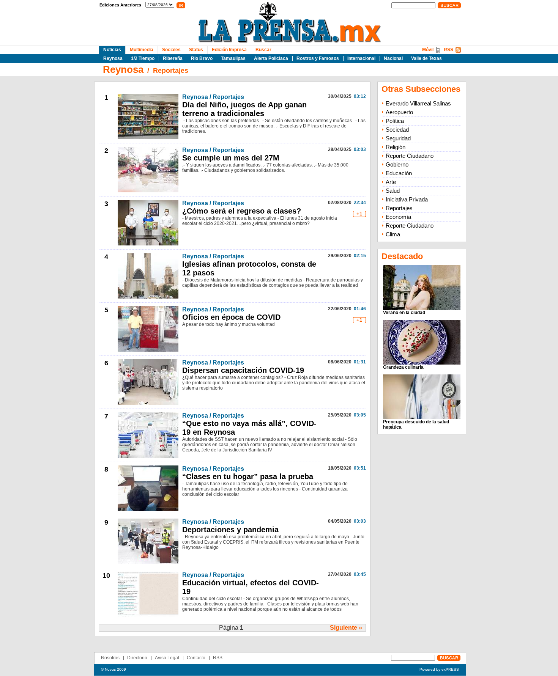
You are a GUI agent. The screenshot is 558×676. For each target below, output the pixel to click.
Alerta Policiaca (271, 58)
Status (196, 49)
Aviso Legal (167, 657)
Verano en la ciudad (404, 312)
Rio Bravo (202, 58)
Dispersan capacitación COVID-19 (243, 370)
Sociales (171, 49)
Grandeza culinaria (403, 367)
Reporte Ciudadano (409, 155)
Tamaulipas (233, 58)
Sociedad (397, 129)
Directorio (137, 657)
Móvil (427, 49)
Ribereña (173, 58)
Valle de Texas (426, 58)
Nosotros (110, 657)
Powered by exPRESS (439, 669)
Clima (393, 234)
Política (395, 121)
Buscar (263, 49)
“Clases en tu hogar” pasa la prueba (247, 476)
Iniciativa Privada (407, 199)
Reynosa (113, 58)
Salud (393, 190)
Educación (399, 173)
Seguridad (398, 138)
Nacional (393, 58)
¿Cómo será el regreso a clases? (241, 211)
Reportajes (170, 70)
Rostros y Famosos (317, 58)
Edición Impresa (229, 49)
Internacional (361, 58)
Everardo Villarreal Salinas (418, 103)
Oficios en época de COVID (231, 317)
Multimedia (141, 49)
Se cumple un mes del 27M (230, 158)
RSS (448, 49)
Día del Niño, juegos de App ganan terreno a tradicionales (244, 109)
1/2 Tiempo (142, 58)
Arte (391, 182)
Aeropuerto (399, 112)
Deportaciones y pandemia (230, 529)
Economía (398, 217)
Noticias (112, 49)
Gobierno (397, 164)
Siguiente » (346, 627)
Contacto (196, 657)
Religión (395, 147)
